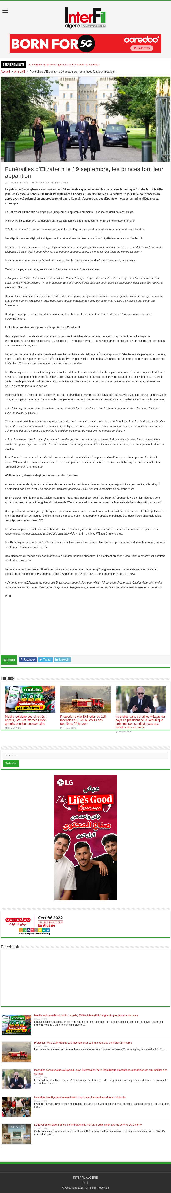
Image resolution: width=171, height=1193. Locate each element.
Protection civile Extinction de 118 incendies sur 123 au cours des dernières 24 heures (83, 720)
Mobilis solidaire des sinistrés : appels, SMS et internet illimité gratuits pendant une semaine (26, 720)
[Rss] (84, 1182)
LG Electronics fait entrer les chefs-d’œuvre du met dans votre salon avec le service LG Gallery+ (88, 1124)
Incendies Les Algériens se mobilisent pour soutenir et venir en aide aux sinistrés (80, 1097)
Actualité (49, 182)
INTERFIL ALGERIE (85, 1177)
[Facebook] (87, 1182)
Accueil (5, 71)
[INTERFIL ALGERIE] (85, 17)
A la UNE (19, 71)
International (61, 182)
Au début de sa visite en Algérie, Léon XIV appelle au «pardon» (64, 64)
